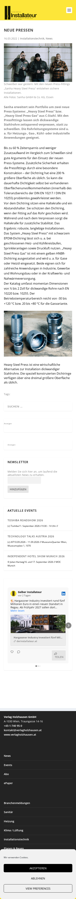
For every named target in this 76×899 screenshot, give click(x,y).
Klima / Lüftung (13, 830)
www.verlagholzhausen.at (20, 734)
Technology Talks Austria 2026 (31, 536)
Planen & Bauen (14, 848)
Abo (6, 774)
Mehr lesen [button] (18, 610)
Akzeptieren (38, 868)
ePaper (8, 783)
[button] (8, 625)
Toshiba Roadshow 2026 (25, 520)
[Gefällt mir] (12, 655)
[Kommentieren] (17, 655)
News (49, 38)
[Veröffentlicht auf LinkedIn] (63, 593)
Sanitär (8, 812)
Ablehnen (38, 878)
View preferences (38, 888)
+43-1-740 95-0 (13, 725)
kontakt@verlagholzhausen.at (23, 730)
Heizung (9, 821)
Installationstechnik (32, 38)
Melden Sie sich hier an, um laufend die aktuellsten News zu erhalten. (32, 473)
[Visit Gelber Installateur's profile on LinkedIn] (13, 594)
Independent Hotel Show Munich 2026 (36, 556)
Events (8, 765)
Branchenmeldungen (17, 803)
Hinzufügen (18, 489)
